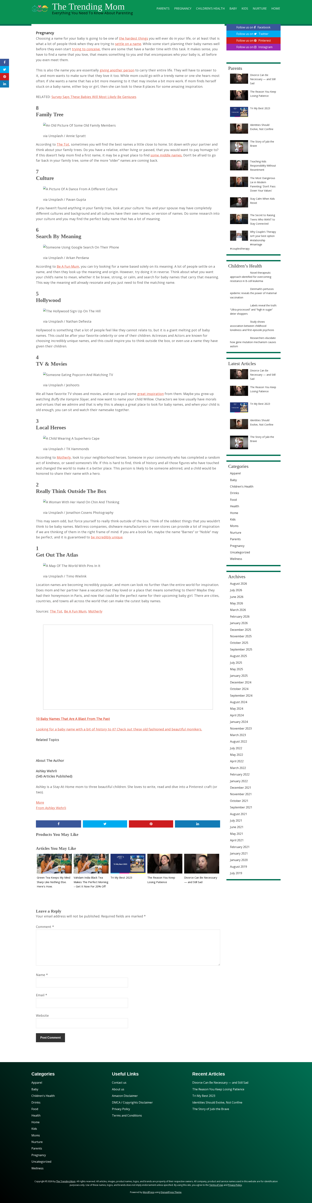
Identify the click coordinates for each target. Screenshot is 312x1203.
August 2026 (238, 584)
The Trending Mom (88, 6)
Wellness (236, 559)
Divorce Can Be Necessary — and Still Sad (220, 1083)
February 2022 (240, 774)
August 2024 (238, 702)
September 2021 (241, 807)
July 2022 (236, 748)
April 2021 (237, 840)
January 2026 (239, 623)
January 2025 (239, 676)
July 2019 (236, 873)
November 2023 (241, 728)
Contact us (119, 1083)
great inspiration (150, 394)
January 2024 (239, 722)
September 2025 (241, 649)
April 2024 (237, 715)
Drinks (234, 493)
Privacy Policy (121, 1109)
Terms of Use (216, 1185)
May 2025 (236, 669)
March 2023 (238, 735)
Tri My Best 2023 (121, 877)
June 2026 (236, 597)
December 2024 (240, 682)
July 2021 (236, 820)
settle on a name (128, 44)
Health (234, 506)
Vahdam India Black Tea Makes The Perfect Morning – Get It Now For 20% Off (91, 882)
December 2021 (240, 788)
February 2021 (240, 847)
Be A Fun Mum (68, 266)
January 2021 (239, 853)
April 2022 (237, 761)
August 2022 (238, 741)
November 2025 (241, 636)
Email (41, 995)
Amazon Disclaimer (125, 1096)
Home (275, 8)
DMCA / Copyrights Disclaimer (132, 1102)
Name (42, 975)
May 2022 (236, 755)
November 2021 (241, 794)
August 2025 (238, 656)
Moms (234, 526)
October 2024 (239, 689)
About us (118, 1089)
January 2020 (239, 860)
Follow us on (253, 27)
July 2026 (236, 590)
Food (233, 500)
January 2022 (239, 781)
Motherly (64, 457)
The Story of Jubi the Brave (210, 1109)
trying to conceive (86, 49)
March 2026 (238, 610)
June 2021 (236, 827)
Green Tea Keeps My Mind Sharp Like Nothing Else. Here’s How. (53, 882)
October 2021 (239, 801)
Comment (45, 926)
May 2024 (236, 709)
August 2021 (238, 814)
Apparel (235, 473)
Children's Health (241, 486)
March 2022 (238, 768)
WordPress (148, 1192)
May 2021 (236, 834)
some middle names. (166, 155)
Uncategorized (240, 552)
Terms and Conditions (127, 1115)
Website (42, 1015)
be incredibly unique (107, 537)
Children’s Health (210, 8)
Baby (233, 8)
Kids (245, 8)
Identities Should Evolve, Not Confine (217, 1102)
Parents (163, 8)
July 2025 (236, 663)
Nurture (260, 8)
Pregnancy (182, 8)
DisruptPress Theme (171, 1192)
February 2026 (240, 616)
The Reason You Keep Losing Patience (218, 1089)
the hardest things (133, 38)
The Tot (63, 144)
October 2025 (239, 643)
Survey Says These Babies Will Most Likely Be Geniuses (93, 97)
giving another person (117, 70)
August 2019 (238, 867)
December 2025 (240, 630)
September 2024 (241, 696)
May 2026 (236, 603)
